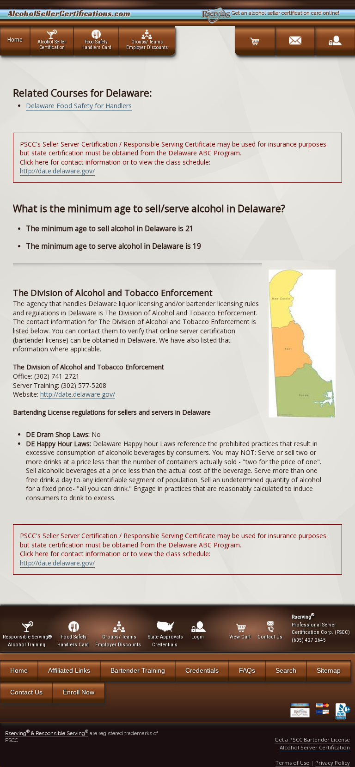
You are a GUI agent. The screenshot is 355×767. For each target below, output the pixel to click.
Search (285, 670)
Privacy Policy (332, 762)
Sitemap (329, 670)
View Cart (240, 637)
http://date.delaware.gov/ (57, 170)
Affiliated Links (69, 670)
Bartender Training (137, 670)
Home (15, 39)
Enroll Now (78, 692)
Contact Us (26, 692)
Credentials (202, 670)
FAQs (247, 670)
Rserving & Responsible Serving (46, 733)
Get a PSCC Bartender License (312, 739)
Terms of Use (292, 762)
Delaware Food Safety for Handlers (79, 105)
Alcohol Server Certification (315, 747)
